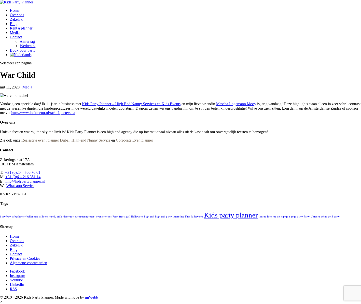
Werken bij (28, 46)
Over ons (17, 15)
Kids (187, 216)
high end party (163, 216)
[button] (1, 302)
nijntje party (296, 216)
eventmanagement (85, 216)
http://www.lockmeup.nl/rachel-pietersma (43, 113)
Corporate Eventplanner (134, 140)
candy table (55, 216)
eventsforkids (103, 216)
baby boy (5, 216)
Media (15, 32)
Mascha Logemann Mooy (236, 104)
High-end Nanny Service (90, 140)
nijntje (284, 216)
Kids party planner (231, 215)
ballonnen (32, 216)
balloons (43, 216)
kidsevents (197, 216)
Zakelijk (16, 19)
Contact (16, 37)
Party (307, 216)
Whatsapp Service (20, 186)
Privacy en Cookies (25, 258)
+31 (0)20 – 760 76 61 (22, 172)
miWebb (91, 297)
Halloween (137, 216)
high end (149, 216)
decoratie (68, 216)
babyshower (19, 216)
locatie (262, 216)
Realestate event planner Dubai (45, 140)
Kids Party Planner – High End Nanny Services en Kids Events (131, 104)
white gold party (330, 216)
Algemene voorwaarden (28, 263)
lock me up (273, 216)
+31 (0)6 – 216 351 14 (23, 177)
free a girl (124, 216)
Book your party (22, 50)
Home (14, 10)
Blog (13, 24)
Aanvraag (27, 41)
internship (178, 216)
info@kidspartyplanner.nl (25, 181)
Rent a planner (21, 28)
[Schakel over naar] (20, 55)
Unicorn (315, 216)
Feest (115, 216)
